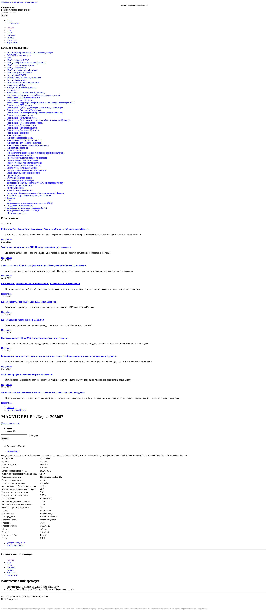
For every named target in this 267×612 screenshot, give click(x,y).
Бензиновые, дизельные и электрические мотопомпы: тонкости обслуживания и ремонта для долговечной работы (58, 356)
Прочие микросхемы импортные (22, 160)
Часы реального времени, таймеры (23, 210)
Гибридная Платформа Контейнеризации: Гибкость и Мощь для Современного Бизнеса (45, 229)
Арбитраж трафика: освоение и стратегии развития (27, 374)
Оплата (10, 37)
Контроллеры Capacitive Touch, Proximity (26, 93)
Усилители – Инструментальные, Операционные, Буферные (35, 193)
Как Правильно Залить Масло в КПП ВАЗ (22, 320)
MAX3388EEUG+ (15, 546)
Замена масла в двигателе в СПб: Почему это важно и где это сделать (36, 247)
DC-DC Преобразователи (19, 55)
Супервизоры (13, 175)
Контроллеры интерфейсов (19, 100)
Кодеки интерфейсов (17, 85)
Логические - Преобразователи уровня (25, 123)
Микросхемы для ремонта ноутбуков (24, 143)
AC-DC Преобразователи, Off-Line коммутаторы (30, 52)
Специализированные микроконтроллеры (27, 170)
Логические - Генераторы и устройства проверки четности (35, 113)
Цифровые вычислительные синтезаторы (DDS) (30, 203)
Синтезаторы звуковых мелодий (22, 168)
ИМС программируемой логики (22, 70)
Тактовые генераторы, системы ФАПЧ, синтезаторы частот (35, 183)
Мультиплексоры (15, 150)
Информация (13, 451)
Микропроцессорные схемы (20, 138)
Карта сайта (12, 42)
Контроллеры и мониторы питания (23, 98)
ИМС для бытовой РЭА (18, 60)
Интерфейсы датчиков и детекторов (24, 77)
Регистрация (13, 23)
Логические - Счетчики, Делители (23, 130)
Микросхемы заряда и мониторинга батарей (28, 145)
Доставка (11, 35)
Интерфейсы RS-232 (16, 75)
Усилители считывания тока (20, 190)
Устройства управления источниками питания (29, 195)
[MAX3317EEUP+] (10, 423)
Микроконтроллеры (16, 135)
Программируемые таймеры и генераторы (27, 158)
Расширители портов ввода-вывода (23, 165)
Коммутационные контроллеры (22, 88)
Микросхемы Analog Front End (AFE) (24, 140)
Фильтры (11, 198)
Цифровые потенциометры (20, 205)
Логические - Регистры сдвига (21, 125)
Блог (9, 30)
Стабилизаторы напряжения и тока (23, 173)
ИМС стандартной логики (19, 72)
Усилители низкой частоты (19, 185)
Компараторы (13, 90)
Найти (4, 15)
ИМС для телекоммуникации (20, 65)
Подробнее (6, 239)
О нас (9, 32)
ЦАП (9, 200)
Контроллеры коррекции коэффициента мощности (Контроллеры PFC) (40, 103)
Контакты (11, 40)
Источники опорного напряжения (23, 83)
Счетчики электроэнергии (19, 178)
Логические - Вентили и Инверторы (24, 110)
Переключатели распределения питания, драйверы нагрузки (35, 153)
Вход (9, 20)
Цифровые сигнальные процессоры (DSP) (27, 208)
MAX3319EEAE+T (16, 543)
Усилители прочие (15, 188)
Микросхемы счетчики (18, 148)
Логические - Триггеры (18, 133)
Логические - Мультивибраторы (22, 118)
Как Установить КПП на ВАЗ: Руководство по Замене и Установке (34, 338)
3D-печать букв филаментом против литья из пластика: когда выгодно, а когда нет (43, 392)
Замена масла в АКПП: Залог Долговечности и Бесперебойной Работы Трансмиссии (43, 265)
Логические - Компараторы (20, 115)
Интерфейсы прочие (16, 80)
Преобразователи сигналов (19, 155)
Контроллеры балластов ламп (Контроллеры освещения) (33, 95)
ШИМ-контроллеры (16, 213)
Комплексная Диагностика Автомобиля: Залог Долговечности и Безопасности (40, 283)
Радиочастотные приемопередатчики (24, 163)
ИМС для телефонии (16, 67)
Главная (10, 27)
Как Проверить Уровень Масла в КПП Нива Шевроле (28, 302)
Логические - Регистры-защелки (22, 128)
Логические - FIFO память (19, 105)
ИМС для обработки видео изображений (26, 62)
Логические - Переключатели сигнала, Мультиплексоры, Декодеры (39, 120)
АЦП (9, 57)
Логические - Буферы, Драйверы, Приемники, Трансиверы (35, 108)
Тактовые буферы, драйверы (20, 180)
